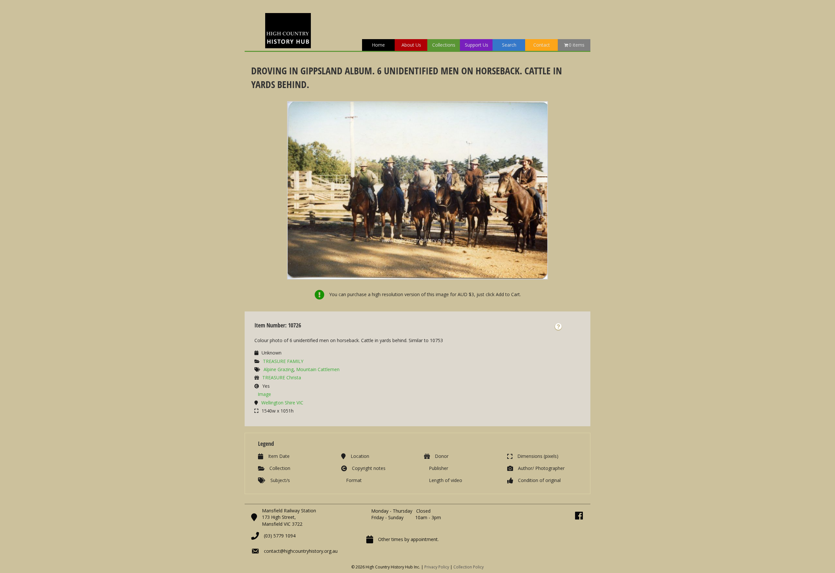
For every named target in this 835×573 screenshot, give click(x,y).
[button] (558, 327)
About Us (411, 45)
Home (378, 45)
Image (264, 394)
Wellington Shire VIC (282, 403)
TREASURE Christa (281, 377)
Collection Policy (468, 567)
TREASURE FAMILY (283, 361)
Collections (443, 45)
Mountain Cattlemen (318, 369)
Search (509, 45)
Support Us (476, 45)
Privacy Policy (436, 567)
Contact (541, 45)
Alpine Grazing (279, 369)
